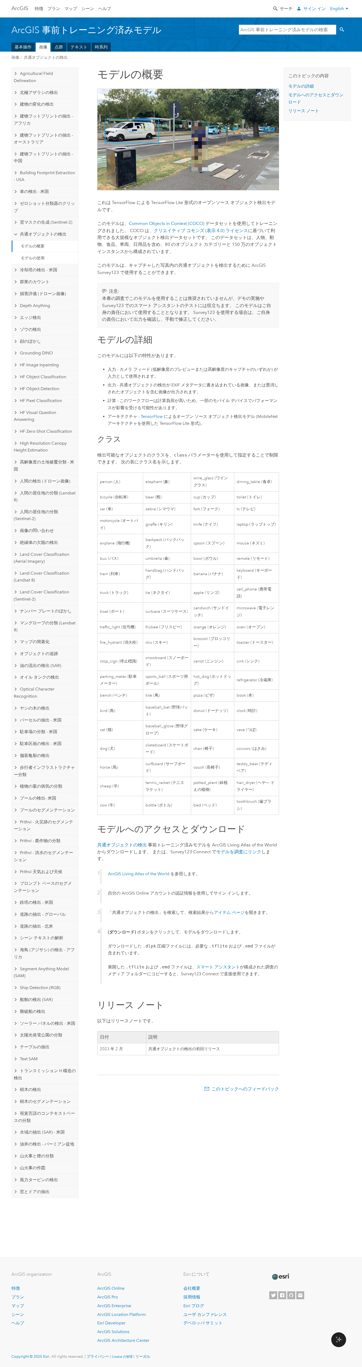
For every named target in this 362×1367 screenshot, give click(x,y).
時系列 (101, 46)
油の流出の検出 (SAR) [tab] (40, 665)
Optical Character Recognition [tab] (34, 692)
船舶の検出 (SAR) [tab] (36, 999)
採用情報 (191, 1297)
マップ (70, 8)
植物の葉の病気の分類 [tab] (41, 786)
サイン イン (314, 8)
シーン (87, 8)
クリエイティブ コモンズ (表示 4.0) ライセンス (201, 230)
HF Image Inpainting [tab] (39, 364)
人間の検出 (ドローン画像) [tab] (45, 481)
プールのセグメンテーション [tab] (47, 810)
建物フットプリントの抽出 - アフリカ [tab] (43, 119)
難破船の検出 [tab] (32, 1011)
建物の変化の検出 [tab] (37, 104)
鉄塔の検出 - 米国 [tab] (36, 902)
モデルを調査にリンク (238, 851)
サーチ (286, 8)
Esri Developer (111, 1322)
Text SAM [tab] (29, 1058)
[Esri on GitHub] (291, 1295)
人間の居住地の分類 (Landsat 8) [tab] (45, 496)
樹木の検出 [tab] (30, 1089)
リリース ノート (303, 110)
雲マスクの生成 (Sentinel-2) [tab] (46, 222)
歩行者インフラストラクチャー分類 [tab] (44, 771)
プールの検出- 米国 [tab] (38, 798)
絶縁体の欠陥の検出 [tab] (39, 542)
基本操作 (23, 46)
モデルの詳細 (301, 86)
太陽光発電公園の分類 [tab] (41, 1034)
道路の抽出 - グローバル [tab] (43, 914)
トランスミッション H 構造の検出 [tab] (45, 1074)
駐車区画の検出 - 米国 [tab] (40, 743)
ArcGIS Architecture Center (123, 1340)
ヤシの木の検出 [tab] (35, 708)
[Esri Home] (280, 1277)
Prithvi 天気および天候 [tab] (41, 871)
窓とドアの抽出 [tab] (35, 1191)
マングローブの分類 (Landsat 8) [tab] (45, 626)
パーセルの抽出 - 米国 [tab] (40, 720)
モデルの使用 (33, 258)
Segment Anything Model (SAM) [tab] (41, 972)
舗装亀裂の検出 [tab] (35, 755)
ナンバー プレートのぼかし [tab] (46, 610)
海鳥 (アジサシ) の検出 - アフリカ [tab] (44, 953)
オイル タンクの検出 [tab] (39, 677)
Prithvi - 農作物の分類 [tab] (40, 840)
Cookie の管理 (122, 1357)
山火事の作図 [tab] (32, 1167)
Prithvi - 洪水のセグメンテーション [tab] (43, 856)
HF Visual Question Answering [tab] (35, 416)
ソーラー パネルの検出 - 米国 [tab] (47, 1023)
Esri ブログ (193, 1305)
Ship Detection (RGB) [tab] (40, 987)
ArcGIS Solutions (113, 1331)
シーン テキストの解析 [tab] (41, 937)
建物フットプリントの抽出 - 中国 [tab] (43, 157)
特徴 (39, 8)
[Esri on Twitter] (273, 1295)
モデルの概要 (33, 246)
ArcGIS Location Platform (121, 1314)
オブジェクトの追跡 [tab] (39, 653)
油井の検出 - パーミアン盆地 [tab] (47, 1144)
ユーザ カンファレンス (205, 1314)
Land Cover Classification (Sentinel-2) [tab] (41, 595)
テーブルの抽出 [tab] (35, 1046)
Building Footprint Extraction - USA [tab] (44, 176)
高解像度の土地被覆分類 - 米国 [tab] (44, 465)
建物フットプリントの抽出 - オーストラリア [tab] (43, 139)
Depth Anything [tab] (35, 305)
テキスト (78, 46)
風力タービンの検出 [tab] (39, 1179)
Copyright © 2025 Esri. (30, 1356)
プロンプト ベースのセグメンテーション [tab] (43, 887)
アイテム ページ (229, 912)
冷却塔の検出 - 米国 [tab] (38, 269)
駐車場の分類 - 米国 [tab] (38, 731)
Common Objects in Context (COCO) (166, 223)
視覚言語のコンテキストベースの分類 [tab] (44, 1117)
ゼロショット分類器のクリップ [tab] (44, 207)
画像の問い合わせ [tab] (37, 530)
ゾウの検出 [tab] (30, 329)
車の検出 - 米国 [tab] (34, 191)
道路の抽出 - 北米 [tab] (36, 926)
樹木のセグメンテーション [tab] (45, 1101)
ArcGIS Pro (107, 1297)
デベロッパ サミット (203, 1322)
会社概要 (191, 1288)
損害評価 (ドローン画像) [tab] (43, 293)
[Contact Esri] (300, 1295)
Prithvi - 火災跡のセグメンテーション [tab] (43, 825)
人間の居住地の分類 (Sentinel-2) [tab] (36, 515)
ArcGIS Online (111, 1288)
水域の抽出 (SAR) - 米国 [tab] (42, 1132)
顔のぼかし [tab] (30, 341)
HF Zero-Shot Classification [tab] (46, 431)
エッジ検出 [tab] (30, 317)
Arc (19, 8)
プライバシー (98, 1356)
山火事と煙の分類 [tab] (37, 1155)
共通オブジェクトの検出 (46, 57)
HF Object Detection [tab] (39, 388)
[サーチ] (343, 29)
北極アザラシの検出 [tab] (39, 92)
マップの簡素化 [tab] (35, 641)
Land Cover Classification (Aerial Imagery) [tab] (41, 558)
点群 (59, 46)
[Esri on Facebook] (282, 1295)
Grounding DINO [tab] (36, 352)
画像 (43, 46)
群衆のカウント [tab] (35, 281)
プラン (53, 8)
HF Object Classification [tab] (43, 376)
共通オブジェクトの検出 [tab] (43, 234)
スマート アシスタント (218, 966)
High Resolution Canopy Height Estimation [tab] (40, 447)
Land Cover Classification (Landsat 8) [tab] (41, 577)
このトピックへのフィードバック (245, 1088)
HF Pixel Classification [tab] (41, 400)
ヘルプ (104, 8)
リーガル (142, 1356)
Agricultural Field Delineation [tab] (33, 77)
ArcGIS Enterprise (114, 1305)
